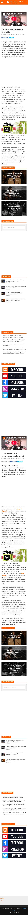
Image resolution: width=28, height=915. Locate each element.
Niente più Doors (2, 900)
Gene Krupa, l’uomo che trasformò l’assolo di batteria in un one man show (14, 207)
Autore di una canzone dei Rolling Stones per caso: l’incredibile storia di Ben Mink (14, 176)
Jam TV (13, 34)
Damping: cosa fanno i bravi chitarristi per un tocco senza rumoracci (14, 340)
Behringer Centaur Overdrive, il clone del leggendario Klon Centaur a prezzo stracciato (14, 348)
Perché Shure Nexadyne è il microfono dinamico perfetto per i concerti (13, 336)
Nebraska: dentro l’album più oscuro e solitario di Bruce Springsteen (14, 191)
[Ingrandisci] (24, 123)
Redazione (17, 180)
